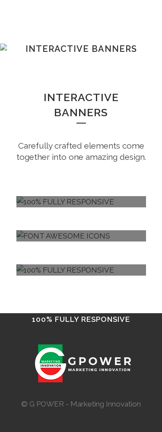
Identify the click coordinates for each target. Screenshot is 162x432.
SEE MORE (81, 372)
